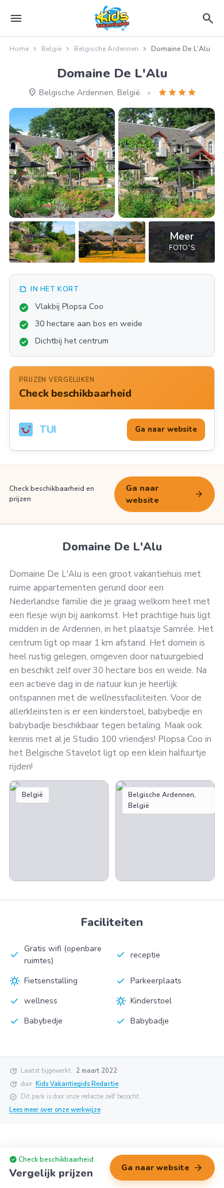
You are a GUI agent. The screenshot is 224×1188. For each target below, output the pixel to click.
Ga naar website (164, 494)
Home (19, 48)
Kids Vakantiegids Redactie (77, 1084)
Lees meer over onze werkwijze (55, 1109)
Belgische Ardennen (106, 48)
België (51, 48)
